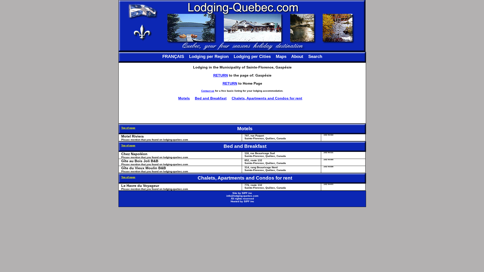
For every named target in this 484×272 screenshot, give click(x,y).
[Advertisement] (242, 111)
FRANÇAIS (173, 56)
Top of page (128, 127)
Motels (184, 98)
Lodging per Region (209, 56)
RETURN (220, 75)
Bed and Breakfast (211, 98)
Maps (281, 56)
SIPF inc (247, 193)
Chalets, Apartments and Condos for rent (267, 98)
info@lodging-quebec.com (242, 195)
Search (315, 56)
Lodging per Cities (252, 56)
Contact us (207, 90)
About (297, 56)
